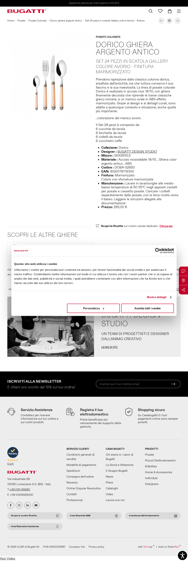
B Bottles (151, 466)
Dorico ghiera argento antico (66, 20)
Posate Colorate (37, 20)
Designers (151, 484)
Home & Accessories (158, 472)
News (109, 476)
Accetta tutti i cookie (147, 308)
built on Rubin (169, 546)
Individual (151, 478)
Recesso (72, 482)
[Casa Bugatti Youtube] (36, 505)
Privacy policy (96, 546)
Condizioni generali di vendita (80, 457)
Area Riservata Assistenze (25, 526)
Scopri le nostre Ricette (24, 515)
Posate (21, 20)
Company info (77, 546)
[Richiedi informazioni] (183, 271)
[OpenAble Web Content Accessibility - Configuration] (182, 555)
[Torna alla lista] (169, 21)
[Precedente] (161, 21)
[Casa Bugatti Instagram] (19, 505)
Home (10, 20)
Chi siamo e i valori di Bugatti (119, 457)
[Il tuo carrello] (169, 11)
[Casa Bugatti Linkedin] (27, 505)
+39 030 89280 (20, 489)
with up (146, 546)
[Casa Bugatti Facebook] (10, 505)
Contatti (71, 494)
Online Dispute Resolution (83, 488)
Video (109, 494)
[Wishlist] (160, 11)
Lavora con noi (115, 500)
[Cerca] (150, 11)
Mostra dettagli (157, 297)
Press (109, 482)
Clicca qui (166, 226)
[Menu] (177, 11)
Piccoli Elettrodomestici (160, 460)
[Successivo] (177, 21)
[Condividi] (183, 289)
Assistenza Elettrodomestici (144, 515)
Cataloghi (112, 488)
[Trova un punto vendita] (183, 280)
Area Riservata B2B (80, 515)
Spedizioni (73, 471)
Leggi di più (109, 347)
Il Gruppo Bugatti (117, 471)
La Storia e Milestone (119, 465)
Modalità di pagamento (81, 465)
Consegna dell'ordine (80, 476)
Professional (74, 500)
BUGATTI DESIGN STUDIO (137, 152)
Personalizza (91, 308)
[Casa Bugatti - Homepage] (26, 11)
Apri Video (7, 558)
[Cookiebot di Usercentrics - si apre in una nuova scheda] (158, 250)
